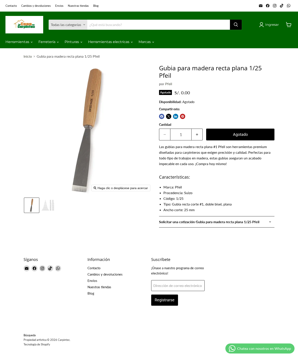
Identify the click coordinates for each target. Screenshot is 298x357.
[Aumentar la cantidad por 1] (197, 135)
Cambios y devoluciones (36, 5)
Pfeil (168, 84)
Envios (59, 5)
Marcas (145, 42)
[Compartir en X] (168, 116)
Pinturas (72, 42)
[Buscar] (236, 25)
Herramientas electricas (109, 42)
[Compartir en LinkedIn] (175, 116)
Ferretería (47, 42)
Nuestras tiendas (78, 5)
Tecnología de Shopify (37, 344)
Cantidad (165, 124)
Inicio (28, 56)
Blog (96, 5)
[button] (270, 24)
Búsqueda (30, 335)
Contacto (11, 5)
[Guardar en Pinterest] (182, 116)
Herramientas (17, 42)
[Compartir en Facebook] (161, 116)
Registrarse (165, 300)
